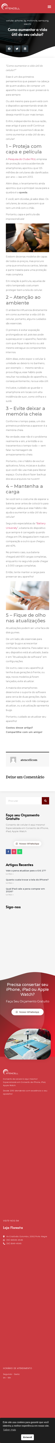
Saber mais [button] (9, 1429)
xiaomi (27, 24)
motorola (32, 20)
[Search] (45, 800)
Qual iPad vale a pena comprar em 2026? (25, 890)
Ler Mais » (9, 874)
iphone (19, 20)
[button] (49, 6)
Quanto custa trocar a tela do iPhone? (27, 879)
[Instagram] (14, 851)
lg (25, 20)
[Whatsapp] (19, 851)
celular (10, 20)
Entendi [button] (27, 1437)
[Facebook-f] (8, 851)
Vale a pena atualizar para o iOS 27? (26, 870)
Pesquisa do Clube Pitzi (21, 159)
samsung (43, 20)
